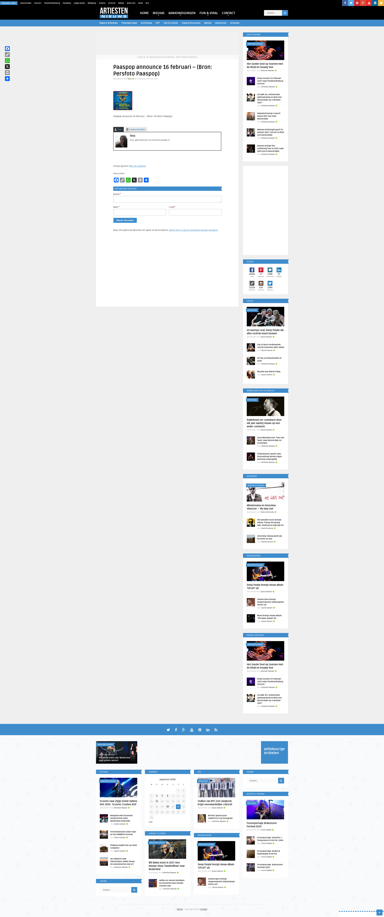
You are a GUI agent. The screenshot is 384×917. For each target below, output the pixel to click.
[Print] (7, 73)
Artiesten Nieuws (267, 71)
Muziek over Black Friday (268, 371)
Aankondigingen (255, 44)
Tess (130, 79)
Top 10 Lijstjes (171, 23)
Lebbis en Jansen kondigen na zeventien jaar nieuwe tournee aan (171, 883)
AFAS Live (131, 3)
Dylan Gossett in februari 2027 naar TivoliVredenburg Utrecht (270, 81)
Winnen (207, 23)
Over (119, 129)
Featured (251, 803)
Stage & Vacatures (191, 23)
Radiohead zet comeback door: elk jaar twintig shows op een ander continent (264, 423)
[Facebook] (7, 49)
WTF (158, 23)
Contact (203, 909)
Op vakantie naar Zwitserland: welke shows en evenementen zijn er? (122, 861)
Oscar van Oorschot (107, 755)
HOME (144, 13)
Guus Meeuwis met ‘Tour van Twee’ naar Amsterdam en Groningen (270, 440)
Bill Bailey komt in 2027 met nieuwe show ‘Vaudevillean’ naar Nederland (167, 866)
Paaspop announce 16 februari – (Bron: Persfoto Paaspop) (173, 57)
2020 (140, 3)
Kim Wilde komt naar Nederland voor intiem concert (114, 759)
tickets (102, 3)
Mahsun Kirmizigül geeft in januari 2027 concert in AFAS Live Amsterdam (270, 132)
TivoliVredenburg (52, 3)
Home (140, 57)
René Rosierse (267, 528)
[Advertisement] (167, 270)
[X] (7, 67)
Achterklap (146, 23)
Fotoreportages (129, 23)
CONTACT (228, 13)
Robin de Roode (267, 512)
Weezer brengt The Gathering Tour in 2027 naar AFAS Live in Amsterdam (270, 148)
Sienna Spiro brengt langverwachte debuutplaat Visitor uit (270, 602)
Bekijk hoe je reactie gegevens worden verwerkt (193, 230)
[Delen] (7, 79)
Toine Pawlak (266, 830)
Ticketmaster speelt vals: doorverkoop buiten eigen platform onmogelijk (269, 456)
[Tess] (121, 147)
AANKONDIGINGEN (182, 13)
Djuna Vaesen (266, 337)
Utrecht (112, 3)
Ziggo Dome (79, 3)
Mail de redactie (137, 166)
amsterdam (25, 3)
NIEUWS (159, 13)
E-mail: (172, 207)
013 (147, 3)
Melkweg (92, 3)
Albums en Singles (256, 485)
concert (37, 3)
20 (167, 806)
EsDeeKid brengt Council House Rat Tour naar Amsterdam (268, 116)
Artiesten (234, 23)
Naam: (116, 207)
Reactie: (117, 194)
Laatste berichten (137, 129)
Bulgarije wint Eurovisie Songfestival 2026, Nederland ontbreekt (121, 818)
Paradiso (67, 3)
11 (157, 801)
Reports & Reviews (108, 23)
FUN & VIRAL (209, 13)
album (121, 3)
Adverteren (220, 23)
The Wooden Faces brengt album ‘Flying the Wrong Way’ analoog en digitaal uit (270, 522)
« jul (150, 822)
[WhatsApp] (7, 61)
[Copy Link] (7, 55)
